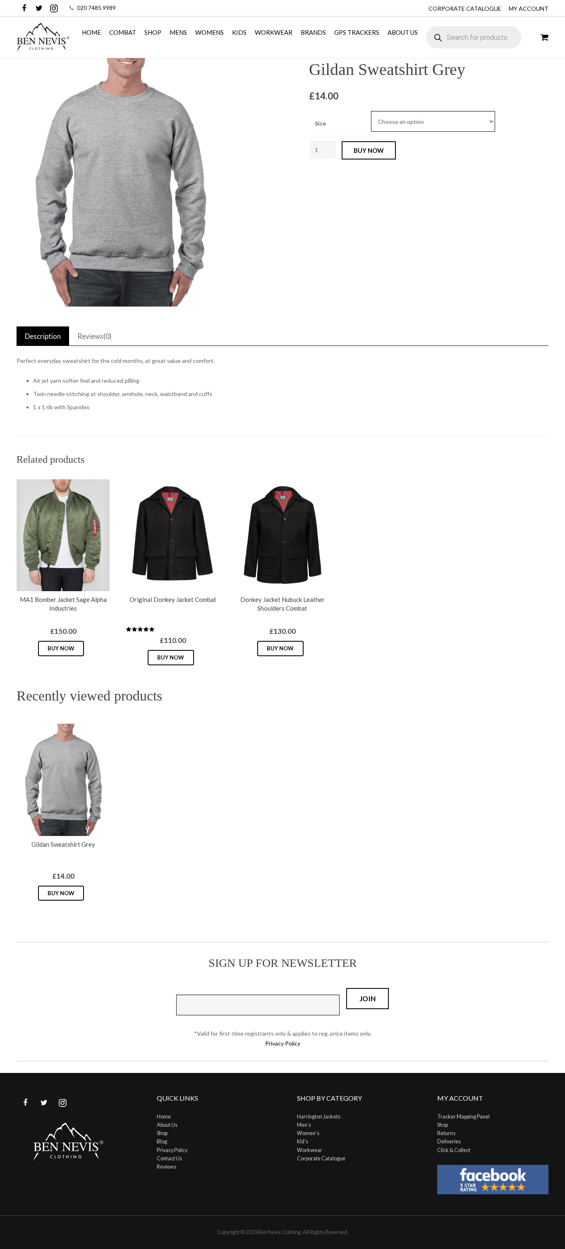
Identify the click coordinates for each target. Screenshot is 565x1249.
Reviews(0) (94, 336)
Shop (162, 1133)
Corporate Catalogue (465, 8)
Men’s (304, 1125)
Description (43, 336)
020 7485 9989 (96, 8)
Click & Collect (453, 1150)
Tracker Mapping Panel (463, 1117)
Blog (162, 1141)
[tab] (43, 335)
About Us (167, 1125)
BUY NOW (369, 150)
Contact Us (169, 1158)
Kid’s (302, 1141)
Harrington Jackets (318, 1117)
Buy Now (61, 648)
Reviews (166, 1167)
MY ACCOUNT (528, 8)
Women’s (308, 1133)
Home (164, 1117)
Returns (446, 1133)
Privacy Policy (282, 1043)
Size (320, 123)
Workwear (309, 1150)
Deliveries (449, 1141)
